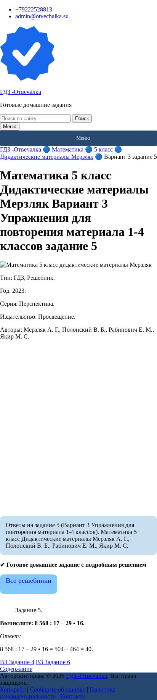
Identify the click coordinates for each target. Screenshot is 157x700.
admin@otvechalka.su (42, 16)
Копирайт (13, 689)
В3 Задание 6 (53, 662)
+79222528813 (33, 9)
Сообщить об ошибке (57, 689)
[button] (83, 138)
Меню (9, 126)
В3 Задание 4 (17, 662)
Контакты (73, 696)
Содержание (16, 669)
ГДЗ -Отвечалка (20, 92)
